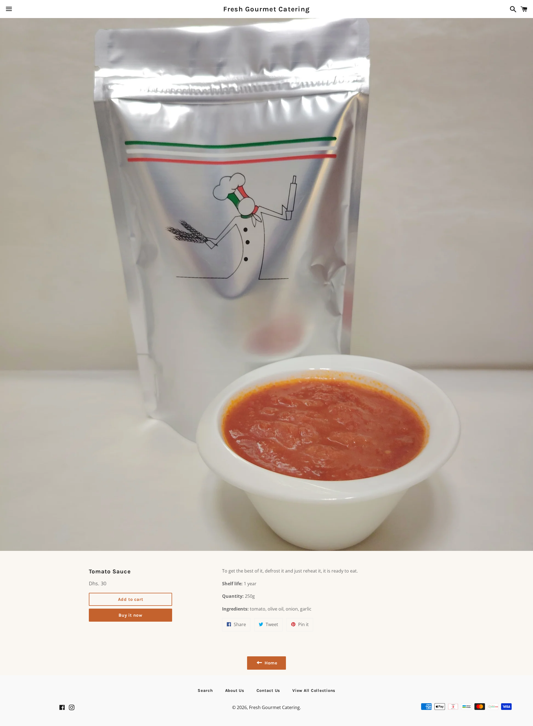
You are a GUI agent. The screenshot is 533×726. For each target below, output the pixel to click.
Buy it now (130, 615)
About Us (234, 690)
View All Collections (313, 690)
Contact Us (268, 690)
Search (205, 690)
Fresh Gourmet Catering (266, 9)
